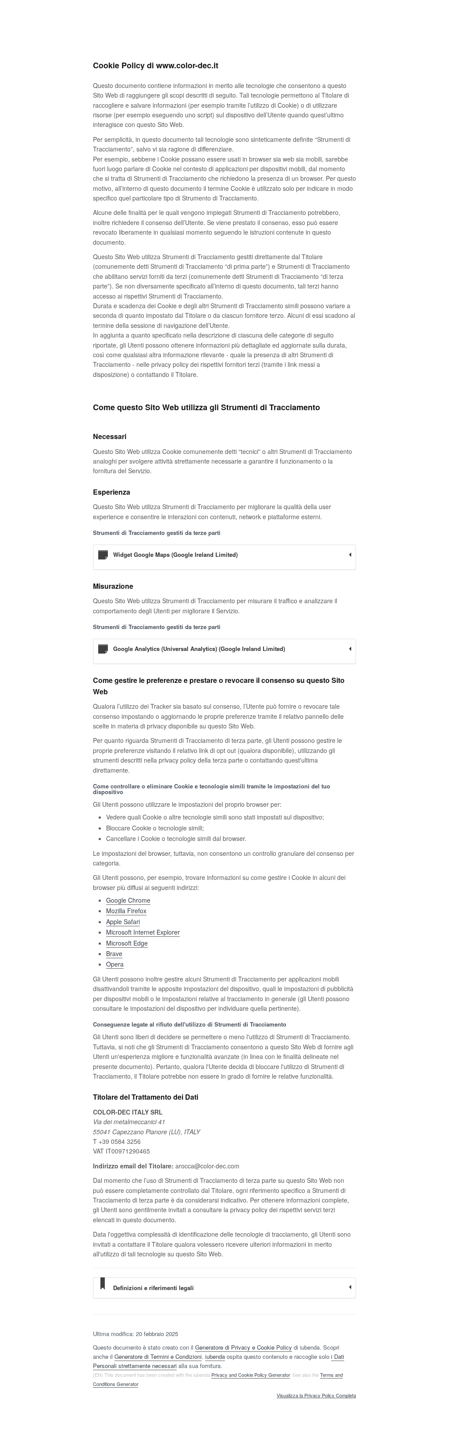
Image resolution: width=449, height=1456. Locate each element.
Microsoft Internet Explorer (143, 932)
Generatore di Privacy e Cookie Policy (243, 1347)
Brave (114, 953)
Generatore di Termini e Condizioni (158, 1356)
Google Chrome (128, 900)
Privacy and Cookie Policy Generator (250, 1374)
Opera (115, 964)
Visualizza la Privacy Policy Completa (316, 1395)
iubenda (215, 1356)
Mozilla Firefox (126, 910)
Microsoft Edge (127, 943)
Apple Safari (123, 921)
